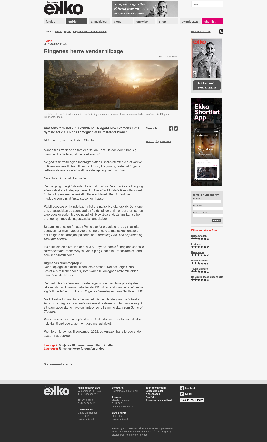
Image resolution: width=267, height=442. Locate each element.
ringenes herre (163, 141)
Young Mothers (199, 268)
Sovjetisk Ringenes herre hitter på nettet (86, 345)
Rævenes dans (199, 260)
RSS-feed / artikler (201, 31)
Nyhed (67, 31)
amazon (150, 141)
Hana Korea (197, 252)
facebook (190, 388)
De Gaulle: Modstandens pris (207, 276)
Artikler (58, 31)
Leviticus (196, 244)
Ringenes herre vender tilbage (90, 31)
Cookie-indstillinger (192, 399)
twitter (188, 394)
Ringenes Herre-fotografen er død (82, 348)
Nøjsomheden (199, 235)
